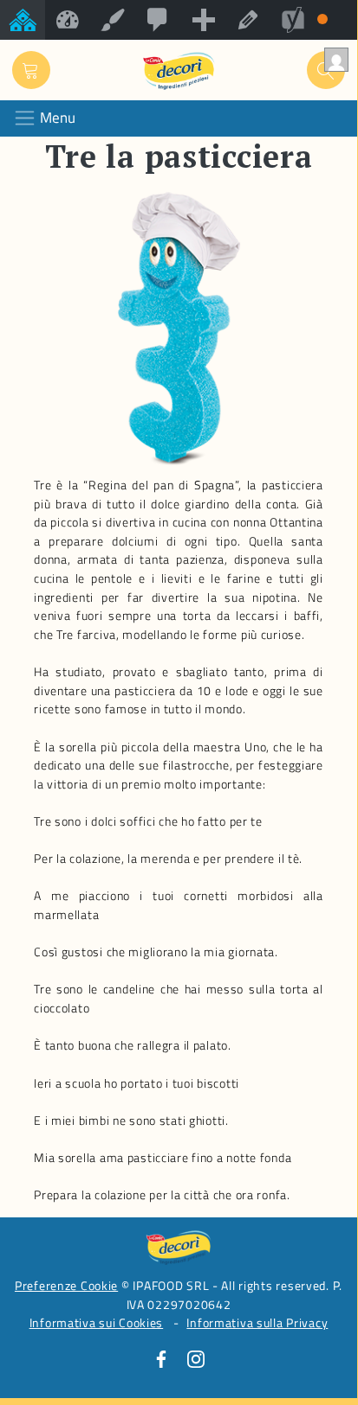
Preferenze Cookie (66, 1285)
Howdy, (334, 60)
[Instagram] (196, 1358)
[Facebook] (161, 1358)
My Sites (22, 20)
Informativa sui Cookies (96, 1322)
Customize (112, 20)
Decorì (67, 20)
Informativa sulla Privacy (257, 1322)
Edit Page (247, 20)
